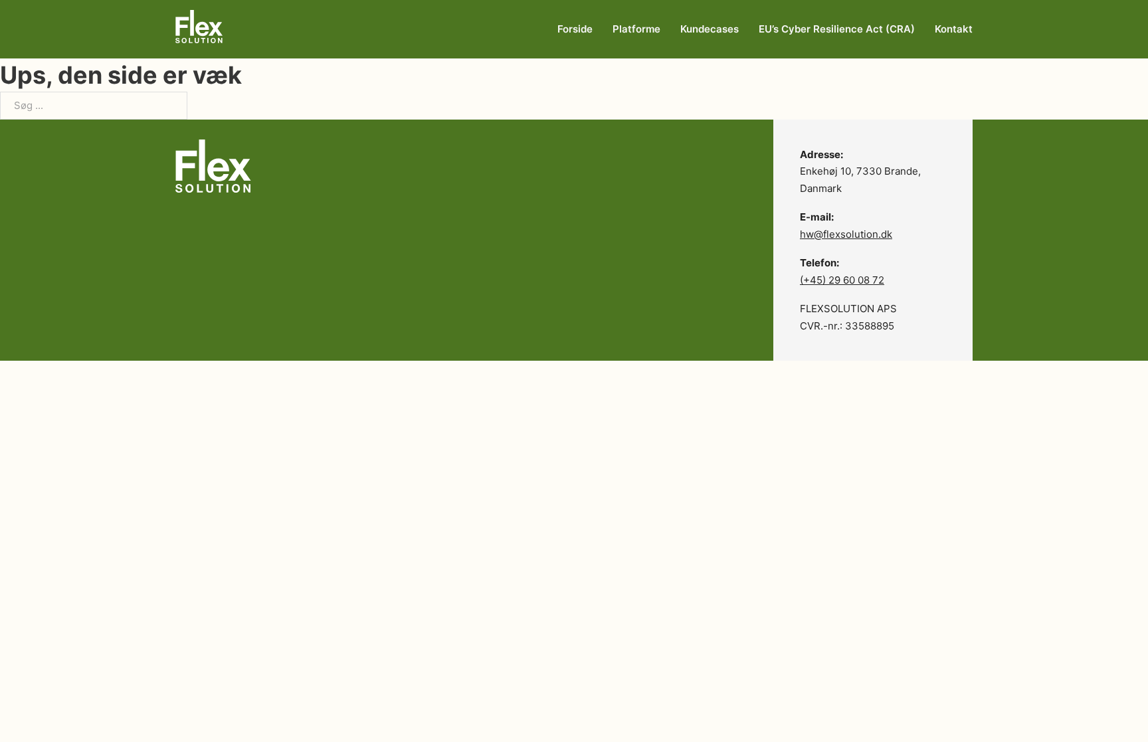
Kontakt (954, 29)
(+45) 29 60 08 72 (842, 280)
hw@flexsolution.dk (846, 234)
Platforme (636, 29)
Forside (575, 29)
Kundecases (709, 29)
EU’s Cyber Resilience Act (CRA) (837, 29)
